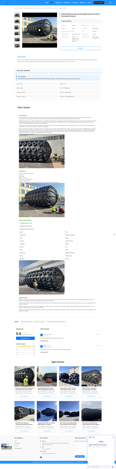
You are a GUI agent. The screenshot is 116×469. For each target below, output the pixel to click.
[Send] (113, 466)
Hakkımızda (59, 2)
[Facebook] (114, 234)
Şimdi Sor (80, 48)
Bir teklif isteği (75, 2)
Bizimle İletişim (67, 2)
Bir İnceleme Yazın (25, 338)
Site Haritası (43, 462)
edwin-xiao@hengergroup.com (48, 453)
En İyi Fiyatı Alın (24, 396)
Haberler (82, 2)
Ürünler (20, 8)
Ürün (51, 2)
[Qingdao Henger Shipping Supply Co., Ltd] (5, 2)
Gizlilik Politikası (36, 462)
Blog (89, 2)
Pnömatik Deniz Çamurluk (29, 8)
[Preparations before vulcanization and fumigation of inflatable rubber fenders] (39, 30)
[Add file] (89, 466)
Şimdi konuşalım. (99, 2)
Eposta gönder (79, 456)
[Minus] (112, 437)
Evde (46, 2)
